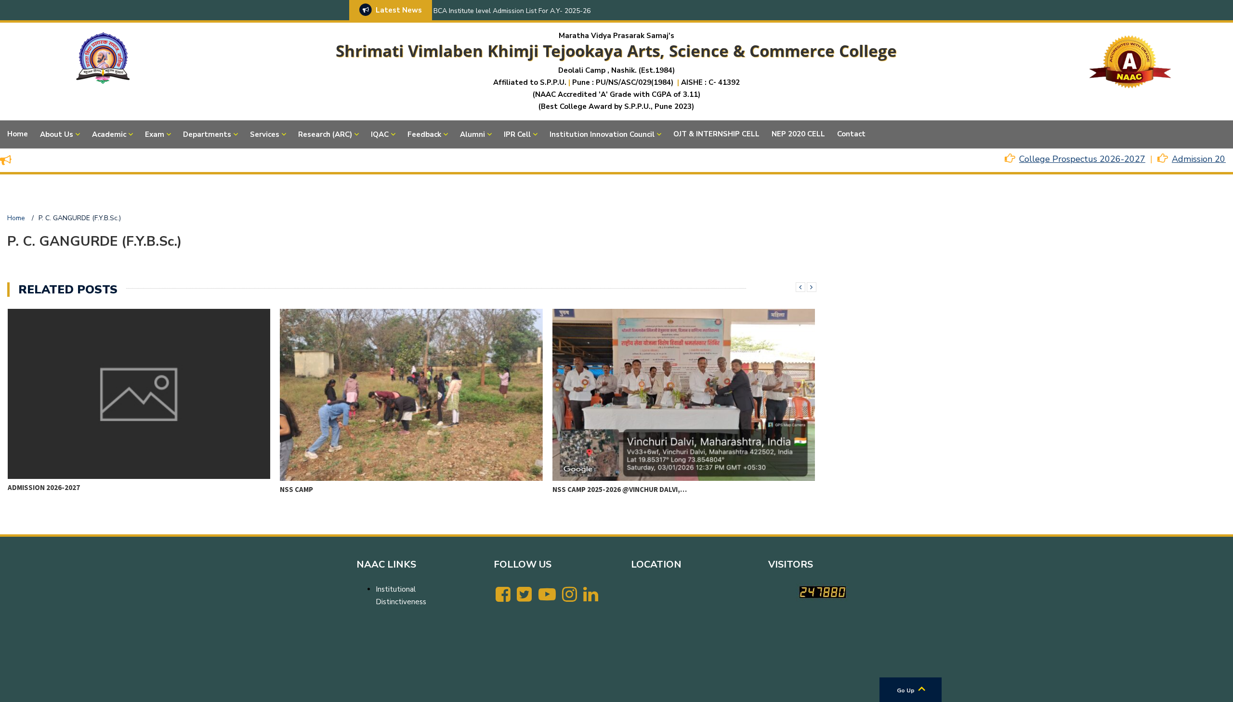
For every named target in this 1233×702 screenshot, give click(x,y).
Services (264, 134)
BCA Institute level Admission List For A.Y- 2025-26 (511, 10)
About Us (56, 134)
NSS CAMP (23, 489)
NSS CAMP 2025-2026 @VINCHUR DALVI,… (347, 489)
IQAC (380, 134)
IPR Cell (517, 134)
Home (17, 134)
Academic (109, 134)
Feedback (424, 134)
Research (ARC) (325, 134)
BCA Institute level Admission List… (618, 487)
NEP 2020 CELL (798, 134)
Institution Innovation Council (602, 134)
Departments (207, 134)
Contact (851, 134)
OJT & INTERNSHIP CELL (716, 134)
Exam (154, 134)
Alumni (472, 134)
